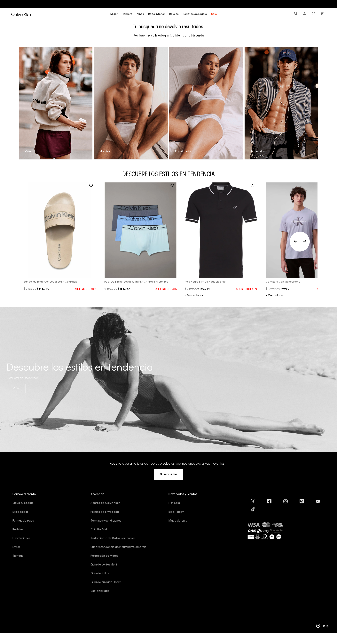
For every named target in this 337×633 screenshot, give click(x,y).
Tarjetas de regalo (195, 14)
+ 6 (194, 295)
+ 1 (275, 295)
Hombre (127, 14)
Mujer (114, 14)
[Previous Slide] (300, 242)
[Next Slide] (305, 241)
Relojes (174, 14)
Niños (140, 14)
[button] (296, 14)
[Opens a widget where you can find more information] (322, 626)
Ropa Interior (156, 14)
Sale (214, 14)
